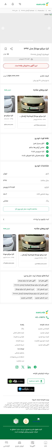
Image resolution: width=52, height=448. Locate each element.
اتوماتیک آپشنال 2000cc (27, 11)
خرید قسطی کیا (42, 289)
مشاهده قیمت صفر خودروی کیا (26, 209)
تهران (5, 54)
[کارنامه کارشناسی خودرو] (42, 312)
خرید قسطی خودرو (41, 298)
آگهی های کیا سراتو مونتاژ (26, 281)
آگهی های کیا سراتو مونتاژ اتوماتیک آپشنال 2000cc (31, 285)
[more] (49, 10)
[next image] (2, 28)
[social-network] (35, 367)
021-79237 (40, 317)
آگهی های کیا (43, 281)
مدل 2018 (15, 11)
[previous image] (49, 28)
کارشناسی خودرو (26, 298)
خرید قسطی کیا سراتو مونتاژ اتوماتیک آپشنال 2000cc (30, 293)
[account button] (5, 4)
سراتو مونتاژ (41, 11)
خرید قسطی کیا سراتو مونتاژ (25, 289)
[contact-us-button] (19, 4)
